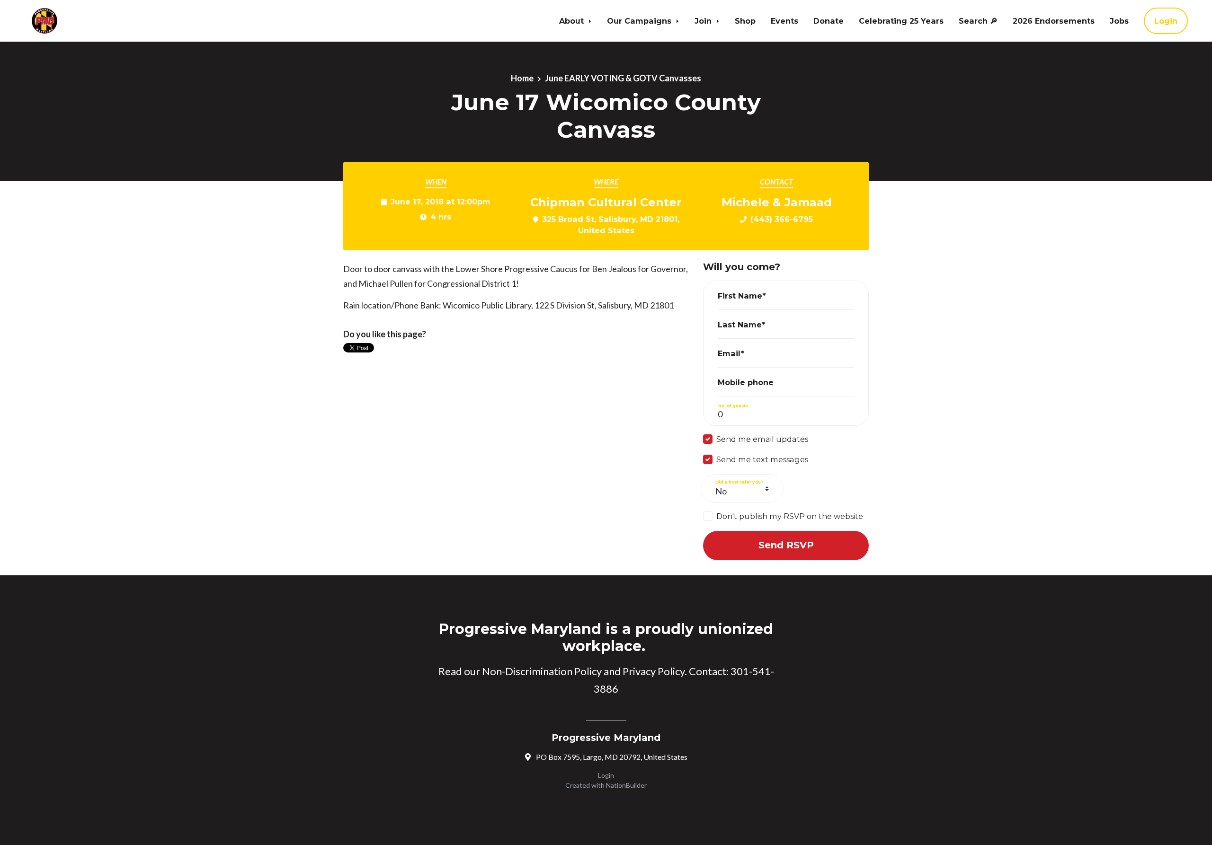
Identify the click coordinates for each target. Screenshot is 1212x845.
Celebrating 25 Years (901, 21)
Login (1165, 21)
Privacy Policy (654, 671)
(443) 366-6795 (781, 219)
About (572, 21)
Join (704, 21)
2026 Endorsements (1054, 21)
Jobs (1119, 21)
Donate (828, 21)
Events (784, 21)
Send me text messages (762, 459)
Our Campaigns (640, 21)
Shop (745, 21)
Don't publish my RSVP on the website (789, 516)
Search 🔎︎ (978, 21)
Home (522, 78)
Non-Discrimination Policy (542, 671)
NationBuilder (626, 785)
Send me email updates (762, 439)
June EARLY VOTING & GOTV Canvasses (623, 78)
